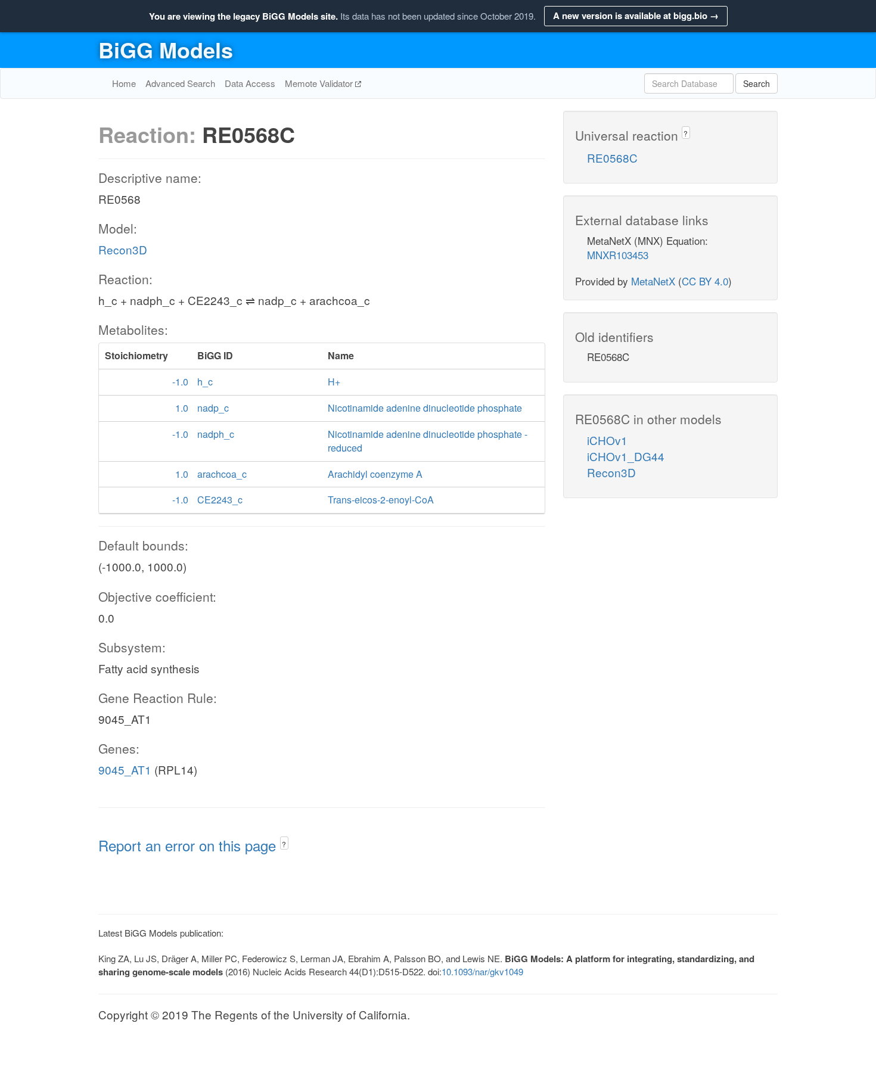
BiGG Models (165, 49)
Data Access (250, 83)
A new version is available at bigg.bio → (636, 15)
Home (124, 83)
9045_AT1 (124, 769)
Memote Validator (320, 83)
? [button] (284, 844)
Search (756, 83)
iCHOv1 (607, 440)
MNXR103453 (617, 254)
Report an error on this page (189, 845)
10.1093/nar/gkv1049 (482, 971)
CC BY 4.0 (705, 280)
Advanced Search (180, 83)
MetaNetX (653, 280)
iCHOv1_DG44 (625, 456)
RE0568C (612, 158)
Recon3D (122, 249)
